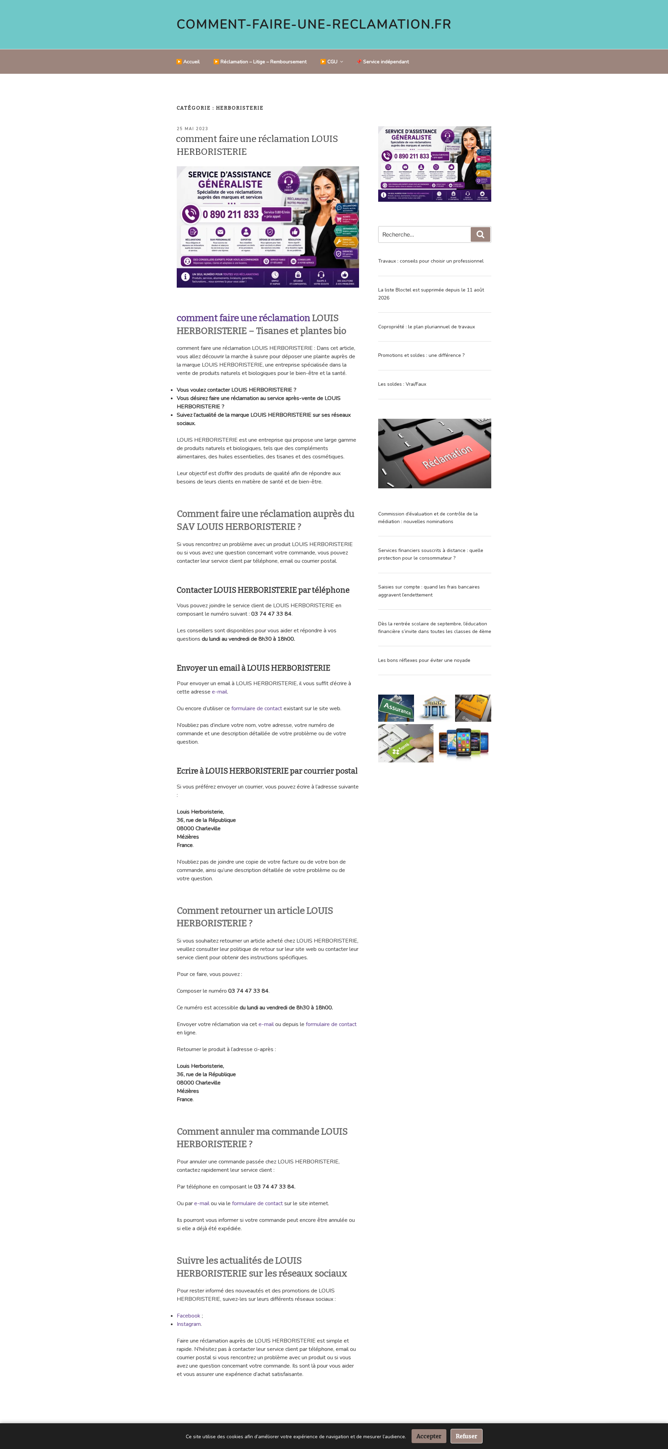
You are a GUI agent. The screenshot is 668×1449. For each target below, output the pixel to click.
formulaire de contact (256, 708)
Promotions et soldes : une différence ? (421, 355)
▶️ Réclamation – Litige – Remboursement (260, 61)
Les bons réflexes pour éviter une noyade (424, 660)
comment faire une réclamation (243, 318)
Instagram (189, 1324)
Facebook (188, 1316)
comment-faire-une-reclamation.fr (314, 24)
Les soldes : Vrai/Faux (402, 384)
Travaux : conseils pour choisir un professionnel (431, 261)
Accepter (429, 1436)
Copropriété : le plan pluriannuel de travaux (426, 326)
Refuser (466, 1436)
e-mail (219, 692)
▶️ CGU (328, 61)
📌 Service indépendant (382, 61)
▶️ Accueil (188, 61)
